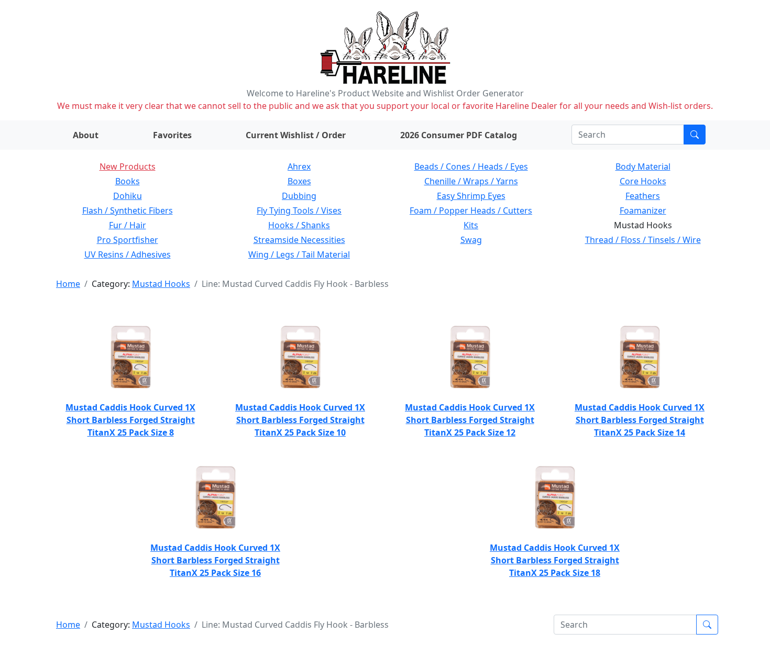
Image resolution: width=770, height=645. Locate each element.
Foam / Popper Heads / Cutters (471, 210)
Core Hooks (643, 181)
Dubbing (299, 196)
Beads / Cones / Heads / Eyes (471, 166)
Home (68, 284)
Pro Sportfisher (127, 240)
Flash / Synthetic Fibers (127, 210)
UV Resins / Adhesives (127, 254)
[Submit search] (695, 134)
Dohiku (127, 196)
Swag (471, 240)
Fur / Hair (127, 225)
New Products (128, 166)
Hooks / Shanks (299, 225)
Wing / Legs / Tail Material (299, 254)
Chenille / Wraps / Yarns (471, 181)
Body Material (642, 166)
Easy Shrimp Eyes (471, 196)
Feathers (642, 196)
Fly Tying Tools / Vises (299, 210)
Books (127, 181)
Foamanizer (643, 210)
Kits (471, 225)
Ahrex (299, 166)
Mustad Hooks (161, 284)
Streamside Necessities (299, 240)
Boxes (299, 181)
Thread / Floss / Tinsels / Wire (643, 240)
